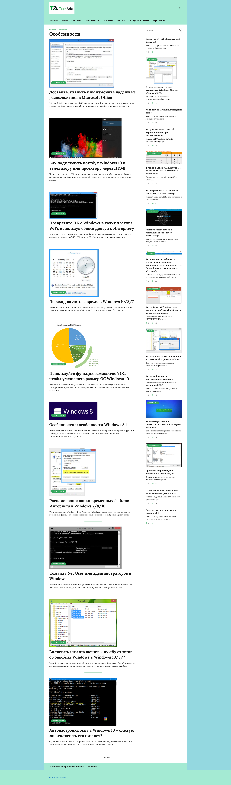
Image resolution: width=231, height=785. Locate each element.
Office (65, 20)
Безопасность (93, 20)
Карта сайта (159, 20)
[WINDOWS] (161, 82)
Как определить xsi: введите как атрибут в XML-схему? (162, 192)
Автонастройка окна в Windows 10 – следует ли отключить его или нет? (92, 733)
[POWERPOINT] (164, 302)
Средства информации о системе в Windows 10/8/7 (160, 472)
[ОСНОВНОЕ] (164, 225)
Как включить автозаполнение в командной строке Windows (163, 358)
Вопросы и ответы (139, 20)
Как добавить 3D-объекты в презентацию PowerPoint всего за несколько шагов (163, 310)
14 (97, 757)
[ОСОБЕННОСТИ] (81, 86)
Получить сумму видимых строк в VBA (161, 511)
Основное (121, 20)
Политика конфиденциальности (67, 766)
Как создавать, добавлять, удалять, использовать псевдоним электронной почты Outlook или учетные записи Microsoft (164, 265)
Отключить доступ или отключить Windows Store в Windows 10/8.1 (162, 90)
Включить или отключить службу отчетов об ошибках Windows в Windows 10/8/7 (90, 654)
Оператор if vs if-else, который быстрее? (163, 40)
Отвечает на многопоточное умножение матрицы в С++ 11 (162, 492)
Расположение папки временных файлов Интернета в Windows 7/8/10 (89, 503)
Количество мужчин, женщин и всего (164, 111)
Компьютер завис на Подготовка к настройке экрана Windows (163, 424)
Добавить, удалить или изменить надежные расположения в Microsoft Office (92, 95)
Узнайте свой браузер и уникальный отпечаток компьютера (159, 232)
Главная (54, 20)
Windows (108, 20)
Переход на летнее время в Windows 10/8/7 (91, 301)
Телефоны (76, 20)
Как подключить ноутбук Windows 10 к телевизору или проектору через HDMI (87, 165)
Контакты (93, 766)
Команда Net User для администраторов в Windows (90, 576)
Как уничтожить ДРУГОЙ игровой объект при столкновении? (160, 132)
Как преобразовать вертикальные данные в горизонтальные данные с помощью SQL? (161, 380)
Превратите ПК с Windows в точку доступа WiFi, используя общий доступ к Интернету (91, 226)
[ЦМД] (164, 351)
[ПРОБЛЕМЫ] (164, 416)
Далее (107, 757)
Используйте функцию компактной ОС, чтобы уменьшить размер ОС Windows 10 (89, 376)
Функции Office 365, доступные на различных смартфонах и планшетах (163, 170)
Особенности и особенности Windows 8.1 (88, 424)
